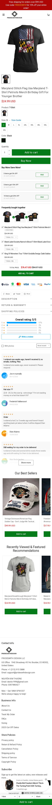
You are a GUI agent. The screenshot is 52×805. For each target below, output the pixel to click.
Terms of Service (9, 757)
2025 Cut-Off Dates (10, 727)
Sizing (4, 723)
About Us (6, 706)
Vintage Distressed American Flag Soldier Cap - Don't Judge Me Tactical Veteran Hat (19, 520)
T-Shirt (12, 107)
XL (19, 125)
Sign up (44, 783)
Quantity (5, 146)
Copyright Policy (9, 762)
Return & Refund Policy (12, 744)
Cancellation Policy (10, 749)
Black (9, 136)
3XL (32, 125)
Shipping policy (8, 753)
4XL (38, 125)
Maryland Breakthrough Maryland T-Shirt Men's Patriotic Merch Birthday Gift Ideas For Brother (21, 598)
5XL (45, 125)
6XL (4, 130)
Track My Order (8, 714)
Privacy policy (8, 740)
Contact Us (6, 710)
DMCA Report (14, 793)
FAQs (4, 719)
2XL (25, 125)
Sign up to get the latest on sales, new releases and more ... (24, 776)
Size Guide (16, 120)
